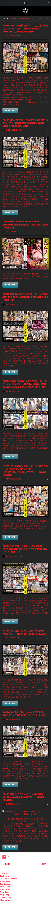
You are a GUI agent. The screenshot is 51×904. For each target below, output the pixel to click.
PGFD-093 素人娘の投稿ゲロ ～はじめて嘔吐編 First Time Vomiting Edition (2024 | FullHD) (25, 297)
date (14, 18)
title (46, 18)
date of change (24, 18)
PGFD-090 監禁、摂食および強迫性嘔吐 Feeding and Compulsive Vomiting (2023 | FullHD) (24, 549)
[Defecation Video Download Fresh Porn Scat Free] (25, 11)
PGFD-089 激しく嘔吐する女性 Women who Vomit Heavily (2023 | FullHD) (24, 632)
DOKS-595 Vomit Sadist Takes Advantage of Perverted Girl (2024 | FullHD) (25, 225)
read (41, 18)
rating (34, 18)
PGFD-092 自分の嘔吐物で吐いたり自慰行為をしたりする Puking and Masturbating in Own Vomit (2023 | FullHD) (25, 470)
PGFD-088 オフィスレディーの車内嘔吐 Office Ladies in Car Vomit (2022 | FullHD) (23, 797)
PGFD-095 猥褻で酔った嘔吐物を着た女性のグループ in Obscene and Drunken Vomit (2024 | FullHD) (25, 123)
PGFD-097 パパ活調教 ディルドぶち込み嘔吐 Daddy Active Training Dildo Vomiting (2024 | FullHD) (25, 29)
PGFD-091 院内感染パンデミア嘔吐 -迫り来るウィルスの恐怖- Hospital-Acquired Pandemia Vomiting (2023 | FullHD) (24, 384)
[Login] (48, 3)
